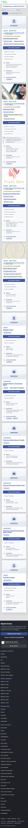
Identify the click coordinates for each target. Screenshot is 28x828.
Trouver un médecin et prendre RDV (14, 637)
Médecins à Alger (5, 681)
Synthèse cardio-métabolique (7, 776)
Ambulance (3, 739)
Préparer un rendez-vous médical (8, 761)
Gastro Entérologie (5, 666)
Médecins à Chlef (5, 702)
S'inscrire (3, 804)
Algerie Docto (6, 624)
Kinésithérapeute (4, 736)
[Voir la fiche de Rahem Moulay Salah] (14, 251)
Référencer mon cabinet (14, 633)
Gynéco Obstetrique (5, 672)
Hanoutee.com (10, 823)
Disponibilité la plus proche (15, 13)
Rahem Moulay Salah (10, 268)
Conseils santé (4, 746)
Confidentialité (4, 813)
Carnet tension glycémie (6, 773)
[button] (11, 10)
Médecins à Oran (4, 687)
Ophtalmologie (7, 332)
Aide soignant (4, 727)
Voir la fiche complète (14, 47)
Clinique (6, 388)
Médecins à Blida (5, 699)
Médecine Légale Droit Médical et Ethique (14, 44)
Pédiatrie (3, 663)
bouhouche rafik (8, 109)
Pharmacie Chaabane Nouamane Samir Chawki (13, 531)
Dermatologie (4, 657)
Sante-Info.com (17, 823)
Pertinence (5, 13)
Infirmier (2, 730)
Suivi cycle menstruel (5, 758)
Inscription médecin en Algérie (7, 788)
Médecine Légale (8, 41)
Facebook (3, 818)
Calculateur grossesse (6, 764)
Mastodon (14, 818)
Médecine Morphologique (10, 199)
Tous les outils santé (5, 749)
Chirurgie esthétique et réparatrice (12, 274)
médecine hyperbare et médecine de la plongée (13, 115)
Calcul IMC (3, 779)
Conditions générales (5, 810)
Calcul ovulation (4, 755)
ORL (2, 660)
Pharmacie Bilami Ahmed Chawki (13, 440)
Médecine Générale (19, 41)
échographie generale (9, 118)
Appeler (10, 79)
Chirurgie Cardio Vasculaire (7, 675)
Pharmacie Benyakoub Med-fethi (14, 485)
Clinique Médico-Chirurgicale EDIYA (13, 384)
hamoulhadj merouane (10, 38)
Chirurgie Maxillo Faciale (10, 271)
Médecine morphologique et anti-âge (13, 276)
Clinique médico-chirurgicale (17, 388)
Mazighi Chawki (8, 330)
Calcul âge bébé (4, 767)
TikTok (18, 818)
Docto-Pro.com (21, 821)
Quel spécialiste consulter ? (7, 752)
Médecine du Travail (5, 669)
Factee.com (3, 823)
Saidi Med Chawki (9, 577)
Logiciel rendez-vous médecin (7, 794)
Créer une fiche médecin (6, 791)
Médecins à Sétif (4, 684)
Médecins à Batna (5, 693)
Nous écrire (3, 807)
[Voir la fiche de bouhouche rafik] (14, 92)
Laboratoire (3, 715)
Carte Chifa (3, 785)
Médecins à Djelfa (5, 696)
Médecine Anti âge (8, 202)
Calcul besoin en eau (5, 782)
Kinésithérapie (4, 721)
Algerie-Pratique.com (12, 821)
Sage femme (3, 733)
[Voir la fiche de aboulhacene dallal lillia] (14, 176)
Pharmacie (6, 443)
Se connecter (4, 801)
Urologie (2, 654)
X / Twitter (8, 818)
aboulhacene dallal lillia (11, 193)
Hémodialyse (4, 718)
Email (16, 418)
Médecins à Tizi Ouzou (6, 690)
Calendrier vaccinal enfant (7, 770)
